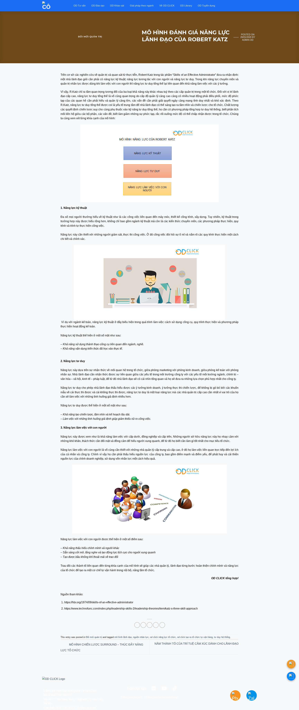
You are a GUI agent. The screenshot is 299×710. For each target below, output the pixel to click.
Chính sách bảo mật (131, 697)
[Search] (255, 5)
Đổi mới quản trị (90, 36)
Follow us (136, 688)
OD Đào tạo (97, 5)
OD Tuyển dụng (206, 5)
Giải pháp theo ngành (142, 5)
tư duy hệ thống (222, 637)
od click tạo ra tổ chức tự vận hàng (195, 637)
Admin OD (247, 40)
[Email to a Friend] (149, 625)
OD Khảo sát (117, 5)
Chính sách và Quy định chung (161, 697)
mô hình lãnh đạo (123, 637)
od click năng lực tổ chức (163, 637)
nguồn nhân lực (141, 637)
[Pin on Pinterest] (156, 625)
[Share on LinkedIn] (162, 625)
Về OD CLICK (166, 5)
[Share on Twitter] (143, 625)
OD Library (186, 5)
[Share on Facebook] (137, 625)
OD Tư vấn (80, 5)
